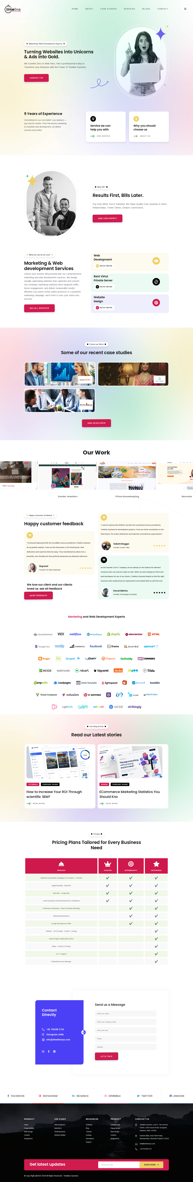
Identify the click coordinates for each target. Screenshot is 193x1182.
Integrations (28, 1138)
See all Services (39, 308)
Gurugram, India (55, 1034)
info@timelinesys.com (58, 1039)
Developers (90, 1138)
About (89, 9)
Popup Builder (29, 1128)
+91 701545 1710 (55, 1029)
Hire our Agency (107, 218)
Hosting (88, 1135)
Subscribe (150, 1165)
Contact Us (36, 78)
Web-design (28, 1132)
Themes (89, 1132)
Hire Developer (96, 423)
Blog (87, 1128)
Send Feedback (38, 595)
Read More (106, 266)
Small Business (59, 1132)
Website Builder (60, 1135)
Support (88, 1142)
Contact (162, 9)
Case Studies (108, 9)
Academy (89, 1125)
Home (75, 9)
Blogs (146, 9)
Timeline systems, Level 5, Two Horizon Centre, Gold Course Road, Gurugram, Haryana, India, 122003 (154, 1127)
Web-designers (59, 1125)
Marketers (58, 1128)
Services (129, 9)
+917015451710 (145, 1149)
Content (27, 1135)
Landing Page (115, 1125)
